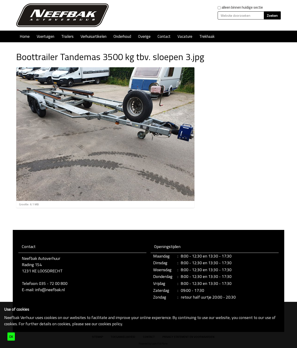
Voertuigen (45, 36)
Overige (144, 36)
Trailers (67, 36)
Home (25, 36)
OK (11, 336)
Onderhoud (122, 36)
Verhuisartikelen (94, 36)
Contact (164, 36)
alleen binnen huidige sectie (242, 7)
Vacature (185, 36)
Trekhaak (207, 36)
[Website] (62, 15)
